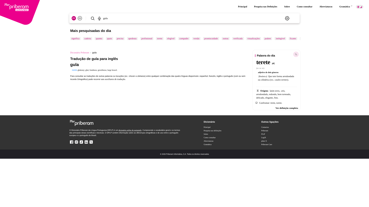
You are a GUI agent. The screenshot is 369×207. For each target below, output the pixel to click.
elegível (171, 38)
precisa (120, 38)
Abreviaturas (325, 6)
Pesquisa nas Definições (265, 6)
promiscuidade (211, 38)
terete (159, 38)
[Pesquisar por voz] (99, 18)
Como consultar (304, 6)
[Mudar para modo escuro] (359, 7)
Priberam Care (266, 144)
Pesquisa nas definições (212, 131)
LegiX (263, 137)
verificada (238, 38)
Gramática (345, 6)
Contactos (265, 127)
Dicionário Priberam (79, 52)
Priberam (264, 131)
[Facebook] (71, 143)
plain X (264, 141)
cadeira (87, 38)
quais (109, 38)
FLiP (263, 134)
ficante (293, 38)
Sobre (287, 6)
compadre (184, 38)
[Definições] (287, 18)
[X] (91, 143)
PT (74, 18)
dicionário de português (130, 130)
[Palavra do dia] (296, 54)
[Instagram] (76, 143)
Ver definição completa (286, 108)
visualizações (253, 38)
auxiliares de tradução (115, 79)
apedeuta (132, 38)
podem (268, 38)
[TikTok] (81, 143)
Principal (242, 6)
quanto (99, 38)
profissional (146, 38)
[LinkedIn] (86, 143)
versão (196, 38)
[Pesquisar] (93, 18)
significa (75, 38)
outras (225, 38)
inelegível (280, 38)
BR (80, 18)
